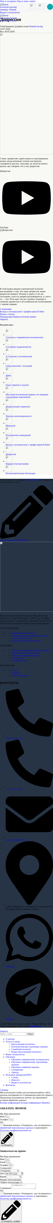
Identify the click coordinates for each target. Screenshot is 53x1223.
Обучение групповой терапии (25, 653)
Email (3, 1162)
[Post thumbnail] (9, 335)
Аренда (15, 1072)
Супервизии (17, 658)
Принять (46, 1103)
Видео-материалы (20, 675)
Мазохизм (10, 425)
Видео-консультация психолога (26, 641)
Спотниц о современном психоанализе (24, 337)
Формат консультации (10, 1179)
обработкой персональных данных (16, 1128)
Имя (2, 1116)
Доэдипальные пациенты (18, 406)
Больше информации (20, 1103)
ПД (1, 1122)
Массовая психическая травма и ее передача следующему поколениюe (27, 395)
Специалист (6, 1168)
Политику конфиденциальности (15, 1130)
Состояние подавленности (18, 347)
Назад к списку (7, 314)
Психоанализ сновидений (18, 435)
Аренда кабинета (19, 660)
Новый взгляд (36, 26)
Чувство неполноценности (19, 416)
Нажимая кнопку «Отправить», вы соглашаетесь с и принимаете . (26, 1128)
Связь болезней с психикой (19, 366)
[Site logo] (8, 12)
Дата (2, 1173)
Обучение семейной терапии (25, 655)
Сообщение (6, 1188)
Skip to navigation (8, 1)
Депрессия (11, 454)
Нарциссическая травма (17, 464)
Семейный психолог (21, 638)
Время (3, 1176)
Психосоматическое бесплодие (20, 473)
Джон (8, 375)
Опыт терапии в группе (17, 385)
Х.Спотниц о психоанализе (19, 356)
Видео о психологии (21, 1082)
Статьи (14, 670)
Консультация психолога (23, 633)
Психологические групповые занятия (29, 635)
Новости (15, 673)
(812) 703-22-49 (33, 480)
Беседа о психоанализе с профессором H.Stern (28, 445)
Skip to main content (26, 1)
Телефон (4, 1119)
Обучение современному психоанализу (30, 650)
